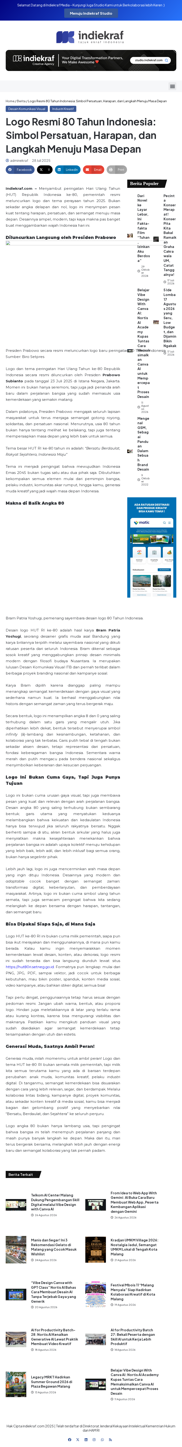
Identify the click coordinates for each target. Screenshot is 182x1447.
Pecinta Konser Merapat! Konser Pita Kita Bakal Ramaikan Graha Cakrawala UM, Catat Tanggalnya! (170, 235)
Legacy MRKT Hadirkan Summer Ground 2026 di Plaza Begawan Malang (51, 1381)
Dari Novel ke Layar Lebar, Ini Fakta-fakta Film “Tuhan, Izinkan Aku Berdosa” (143, 228)
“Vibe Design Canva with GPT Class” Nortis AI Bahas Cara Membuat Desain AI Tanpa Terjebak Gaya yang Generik (53, 1291)
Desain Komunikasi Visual (26, 109)
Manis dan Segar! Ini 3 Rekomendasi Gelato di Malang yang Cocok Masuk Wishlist (54, 1247)
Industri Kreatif (63, 109)
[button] (172, 86)
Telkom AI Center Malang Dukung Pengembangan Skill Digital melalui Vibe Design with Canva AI (55, 1202)
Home (10, 101)
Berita (21, 101)
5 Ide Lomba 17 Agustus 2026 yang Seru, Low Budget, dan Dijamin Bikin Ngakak (170, 318)
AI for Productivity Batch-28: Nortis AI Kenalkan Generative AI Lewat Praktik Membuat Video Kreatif (54, 1337)
